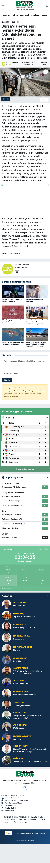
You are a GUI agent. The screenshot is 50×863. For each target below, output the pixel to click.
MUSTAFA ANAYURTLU (22, 736)
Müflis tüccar (19, 728)
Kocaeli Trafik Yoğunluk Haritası (16, 800)
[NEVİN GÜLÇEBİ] (6, 626)
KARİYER (35, 16)
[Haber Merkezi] (7, 269)
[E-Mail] (17, 272)
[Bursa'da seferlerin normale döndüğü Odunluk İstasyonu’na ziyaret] (25, 82)
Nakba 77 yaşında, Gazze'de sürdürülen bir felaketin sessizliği (30, 750)
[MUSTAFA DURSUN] (6, 693)
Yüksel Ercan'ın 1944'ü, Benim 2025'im (30, 762)
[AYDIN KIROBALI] (6, 727)
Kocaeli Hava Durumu (13, 798)
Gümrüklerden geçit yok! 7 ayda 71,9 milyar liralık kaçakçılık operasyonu (37, 344)
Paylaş (7, 99)
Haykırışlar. (17, 650)
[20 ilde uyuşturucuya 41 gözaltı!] (13, 312)
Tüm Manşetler (10, 805)
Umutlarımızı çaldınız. (22, 684)
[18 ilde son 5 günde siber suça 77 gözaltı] (13, 292)
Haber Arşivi (9, 811)
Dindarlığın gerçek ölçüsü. (24, 628)
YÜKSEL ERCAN (19, 602)
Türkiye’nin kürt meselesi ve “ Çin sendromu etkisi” (27, 717)
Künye (24, 822)
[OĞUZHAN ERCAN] (6, 749)
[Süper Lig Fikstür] (47, 478)
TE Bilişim (30, 840)
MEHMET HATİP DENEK (22, 647)
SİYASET (33, 820)
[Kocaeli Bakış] (24, 4)
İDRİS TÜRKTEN (19, 713)
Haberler (5, 22)
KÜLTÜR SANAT (9, 820)
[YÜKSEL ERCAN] (6, 604)
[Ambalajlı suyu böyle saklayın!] (37, 292)
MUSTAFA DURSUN (20, 692)
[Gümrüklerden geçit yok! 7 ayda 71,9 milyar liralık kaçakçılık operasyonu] (37, 334)
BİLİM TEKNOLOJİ (21, 16)
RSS (9, 833)
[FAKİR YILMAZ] (6, 760)
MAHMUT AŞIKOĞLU (21, 636)
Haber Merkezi (21, 267)
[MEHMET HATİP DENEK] (6, 649)
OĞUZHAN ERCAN (20, 746)
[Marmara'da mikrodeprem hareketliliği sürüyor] (13, 334)
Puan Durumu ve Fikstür (13, 803)
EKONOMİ (22, 820)
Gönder (7, 380)
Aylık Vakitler (8, 588)
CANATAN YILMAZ (20, 668)
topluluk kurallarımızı (23, 388)
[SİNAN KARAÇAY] (6, 660)
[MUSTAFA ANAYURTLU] (6, 738)
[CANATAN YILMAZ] (6, 671)
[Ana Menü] (3, 6)
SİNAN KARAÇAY (20, 658)
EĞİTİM (15, 822)
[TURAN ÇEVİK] (6, 704)
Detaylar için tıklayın (25, 469)
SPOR (44, 16)
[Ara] (47, 6)
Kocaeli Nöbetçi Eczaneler (15, 795)
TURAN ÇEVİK (18, 703)
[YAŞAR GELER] (6, 682)
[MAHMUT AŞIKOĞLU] (6, 637)
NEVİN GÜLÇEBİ (19, 625)
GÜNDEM (6, 16)
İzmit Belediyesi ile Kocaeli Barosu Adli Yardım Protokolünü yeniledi (37, 322)
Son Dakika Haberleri (12, 808)
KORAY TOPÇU (19, 614)
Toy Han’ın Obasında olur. (24, 617)
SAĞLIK (42, 820)
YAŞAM (7, 822)
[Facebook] (25, 788)
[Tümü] (47, 596)
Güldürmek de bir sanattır (24, 695)
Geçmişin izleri (19, 606)
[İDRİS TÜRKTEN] (6, 715)
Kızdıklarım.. (18, 639)
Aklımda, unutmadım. (22, 706)
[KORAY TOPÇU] (6, 615)
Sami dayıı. (17, 739)
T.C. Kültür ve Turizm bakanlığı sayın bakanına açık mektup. (28, 672)
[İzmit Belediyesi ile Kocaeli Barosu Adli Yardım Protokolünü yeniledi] (37, 312)
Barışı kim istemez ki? (22, 661)
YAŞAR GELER (18, 680)
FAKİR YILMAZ (19, 758)
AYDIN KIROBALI (20, 725)
